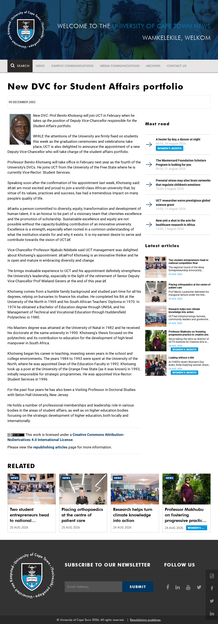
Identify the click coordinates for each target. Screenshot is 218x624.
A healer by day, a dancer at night (178, 139)
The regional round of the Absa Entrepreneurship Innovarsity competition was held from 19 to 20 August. (187, 269)
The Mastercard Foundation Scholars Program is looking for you (181, 162)
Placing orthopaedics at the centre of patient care (189, 286)
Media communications (120, 66)
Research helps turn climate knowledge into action (184, 311)
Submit (138, 587)
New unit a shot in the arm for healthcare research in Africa (175, 222)
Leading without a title (181, 357)
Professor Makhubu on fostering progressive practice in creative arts (188, 333)
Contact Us (176, 66)
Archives (153, 66)
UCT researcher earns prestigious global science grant (183, 202)
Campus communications (72, 66)
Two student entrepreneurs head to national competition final (188, 262)
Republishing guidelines (145, 619)
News (40, 66)
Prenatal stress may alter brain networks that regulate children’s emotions (183, 182)
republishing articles (50, 447)
